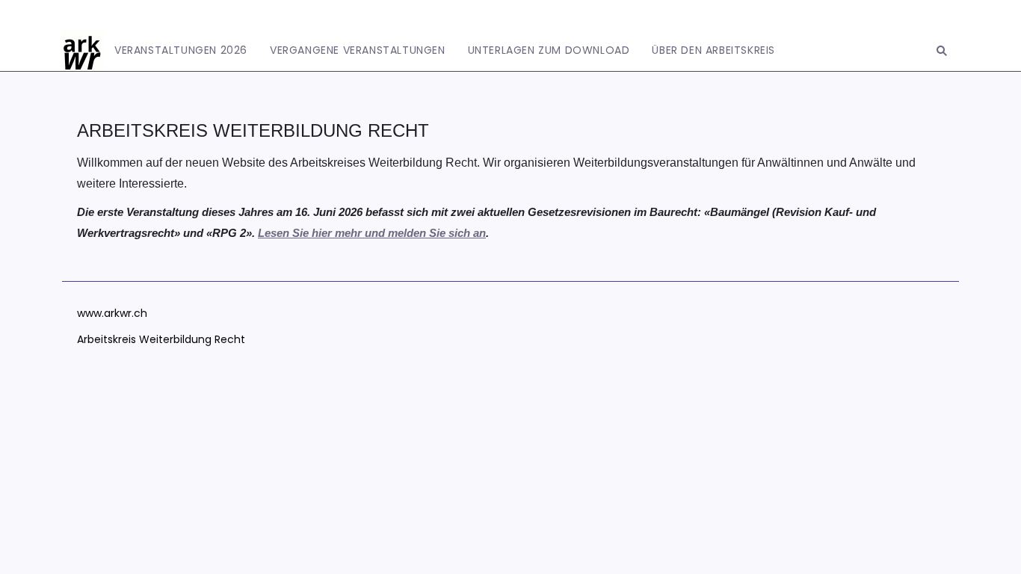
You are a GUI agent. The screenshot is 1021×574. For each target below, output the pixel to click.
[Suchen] (942, 50)
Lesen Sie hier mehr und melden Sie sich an (372, 232)
